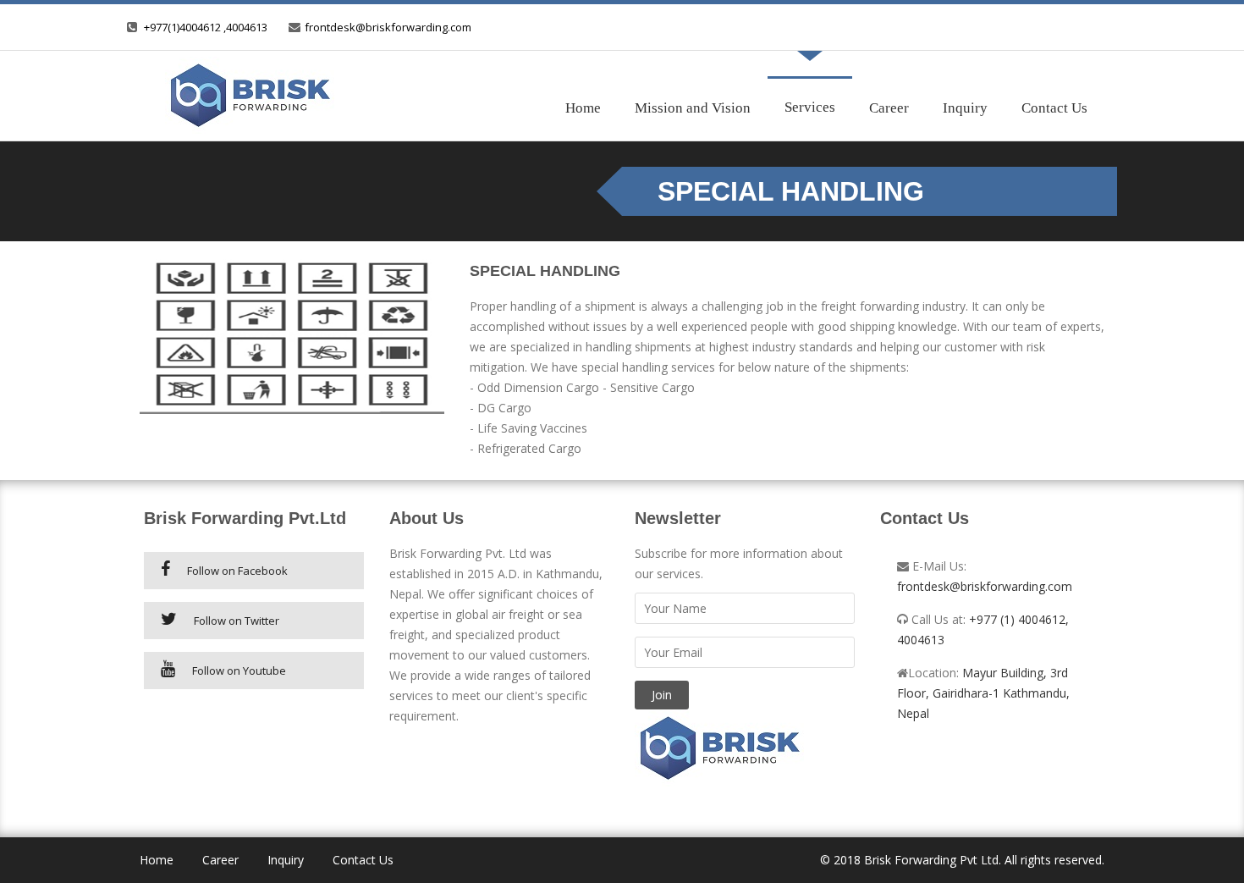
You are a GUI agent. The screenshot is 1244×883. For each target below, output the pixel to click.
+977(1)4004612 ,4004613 (205, 27)
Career (889, 108)
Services (809, 107)
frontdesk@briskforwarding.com (388, 27)
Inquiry (965, 108)
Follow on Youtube (239, 670)
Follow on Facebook (237, 570)
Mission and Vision (693, 108)
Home (583, 108)
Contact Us (1054, 108)
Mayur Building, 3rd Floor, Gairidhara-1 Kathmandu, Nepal (983, 693)
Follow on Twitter (236, 620)
